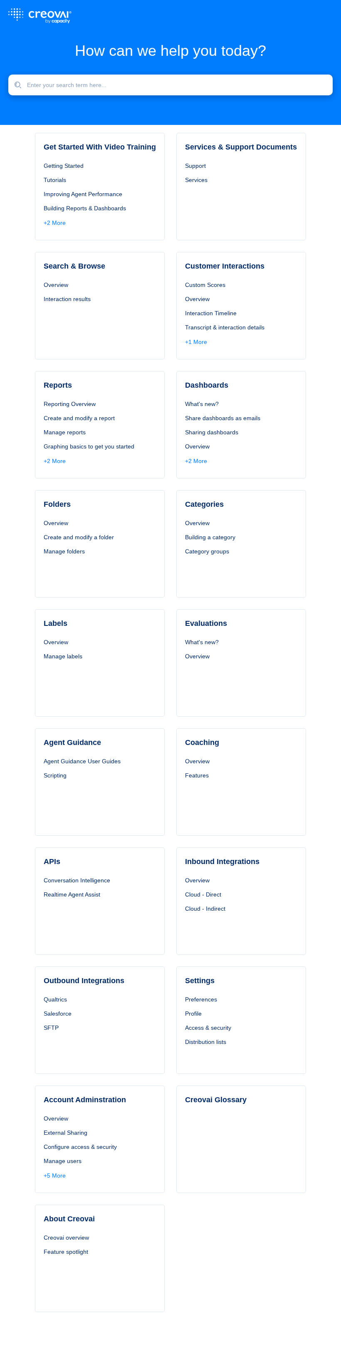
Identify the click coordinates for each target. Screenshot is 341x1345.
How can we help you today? (170, 50)
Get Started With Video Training (100, 147)
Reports (58, 385)
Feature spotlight (66, 1251)
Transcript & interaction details (224, 327)
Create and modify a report (79, 418)
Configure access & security (80, 1146)
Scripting (55, 775)
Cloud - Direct (203, 894)
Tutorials (55, 180)
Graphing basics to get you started (89, 446)
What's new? (202, 404)
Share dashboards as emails (222, 418)
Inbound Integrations (222, 861)
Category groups (207, 551)
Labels (55, 623)
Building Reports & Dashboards (85, 208)
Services (196, 180)
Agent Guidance (72, 742)
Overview (56, 284)
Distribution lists (205, 1042)
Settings (200, 980)
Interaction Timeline (211, 313)
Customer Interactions (224, 266)
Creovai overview (66, 1237)
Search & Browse (74, 266)
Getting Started (64, 165)
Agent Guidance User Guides (82, 761)
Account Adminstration (85, 1100)
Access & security (208, 1027)
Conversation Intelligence (77, 880)
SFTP (51, 1027)
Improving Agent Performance (83, 194)
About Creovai (69, 1219)
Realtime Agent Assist (72, 894)
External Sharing (65, 1132)
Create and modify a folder (79, 537)
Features (197, 775)
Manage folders (64, 551)
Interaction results (67, 299)
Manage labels (63, 656)
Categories (204, 504)
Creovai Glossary (216, 1100)
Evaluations (206, 623)
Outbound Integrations (84, 980)
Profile (193, 1013)
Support (195, 165)
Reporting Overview (70, 404)
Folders (57, 504)
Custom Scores (205, 284)
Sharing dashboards (211, 432)
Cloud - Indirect (205, 908)
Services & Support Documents (241, 147)
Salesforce (58, 1013)
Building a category (210, 537)
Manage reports (65, 432)
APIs (52, 861)
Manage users (63, 1161)
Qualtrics (55, 999)
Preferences (201, 999)
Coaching (202, 742)
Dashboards (206, 385)
